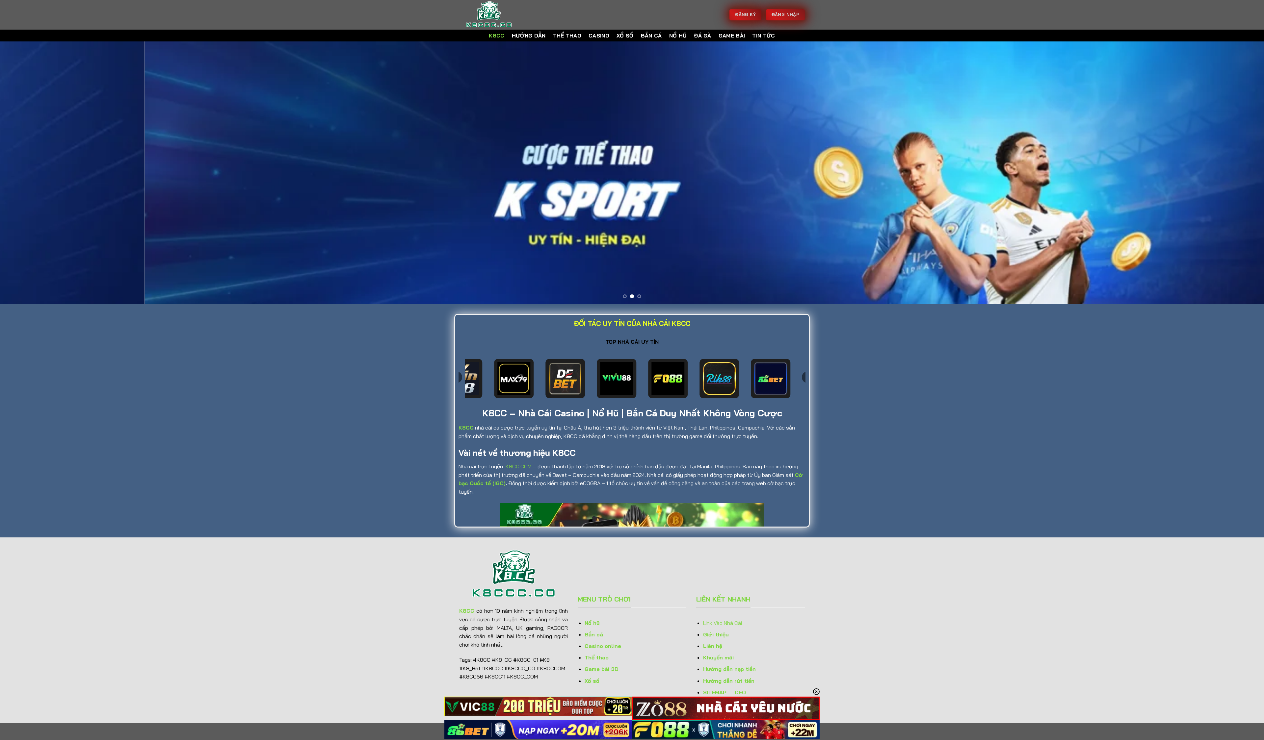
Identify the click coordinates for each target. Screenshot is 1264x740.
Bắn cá (594, 634)
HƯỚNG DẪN (529, 35)
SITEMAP (714, 692)
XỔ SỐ (625, 35)
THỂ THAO (567, 35)
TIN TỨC (763, 35)
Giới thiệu (716, 634)
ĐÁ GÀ (702, 35)
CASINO (599, 35)
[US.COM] (492, 15)
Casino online (603, 646)
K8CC (496, 35)
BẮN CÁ (651, 35)
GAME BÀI (732, 35)
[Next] (1230, 172)
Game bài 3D (602, 669)
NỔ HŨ (678, 35)
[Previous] (34, 172)
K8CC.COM (519, 466)
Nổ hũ (592, 623)
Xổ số (592, 681)
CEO (740, 692)
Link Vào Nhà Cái (723, 623)
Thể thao (597, 657)
